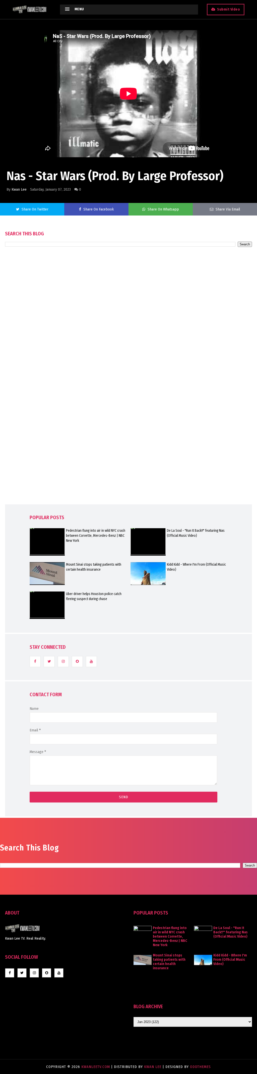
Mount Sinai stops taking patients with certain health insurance (93, 567)
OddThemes (200, 1066)
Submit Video (228, 9)
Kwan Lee (19, 189)
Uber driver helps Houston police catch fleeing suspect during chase (93, 596)
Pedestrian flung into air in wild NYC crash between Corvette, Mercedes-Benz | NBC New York (95, 535)
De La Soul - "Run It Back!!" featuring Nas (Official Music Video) (196, 533)
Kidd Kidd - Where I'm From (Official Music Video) (196, 567)
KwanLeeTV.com (96, 1066)
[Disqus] (128, 390)
